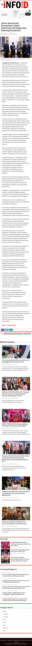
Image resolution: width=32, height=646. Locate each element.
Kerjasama (27, 333)
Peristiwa (5, 614)
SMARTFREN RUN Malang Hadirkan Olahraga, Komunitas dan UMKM (15, 425)
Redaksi (10, 640)
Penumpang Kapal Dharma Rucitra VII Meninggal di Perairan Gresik (16, 361)
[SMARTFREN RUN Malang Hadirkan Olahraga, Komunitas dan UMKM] (5, 545)
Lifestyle (5, 617)
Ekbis (4, 619)
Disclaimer (3, 640)
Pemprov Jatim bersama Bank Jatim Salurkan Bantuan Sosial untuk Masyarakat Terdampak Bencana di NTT (15, 458)
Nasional (5, 628)
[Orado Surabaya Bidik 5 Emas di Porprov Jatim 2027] (5, 552)
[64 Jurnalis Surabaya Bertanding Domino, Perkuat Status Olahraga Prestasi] (5, 560)
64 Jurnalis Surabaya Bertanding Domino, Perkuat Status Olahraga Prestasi (20, 559)
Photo (4, 622)
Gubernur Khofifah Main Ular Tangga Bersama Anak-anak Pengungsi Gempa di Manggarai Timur (15, 394)
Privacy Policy (17, 640)
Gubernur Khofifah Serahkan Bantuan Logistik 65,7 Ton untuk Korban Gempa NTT (15, 493)
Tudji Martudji (11, 325)
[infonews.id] (16, 4)
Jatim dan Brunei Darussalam (13, 333)
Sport (4, 625)
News (13, 33)
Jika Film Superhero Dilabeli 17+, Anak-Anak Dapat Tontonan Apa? (14, 523)
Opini (4, 630)
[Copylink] (15, 330)
